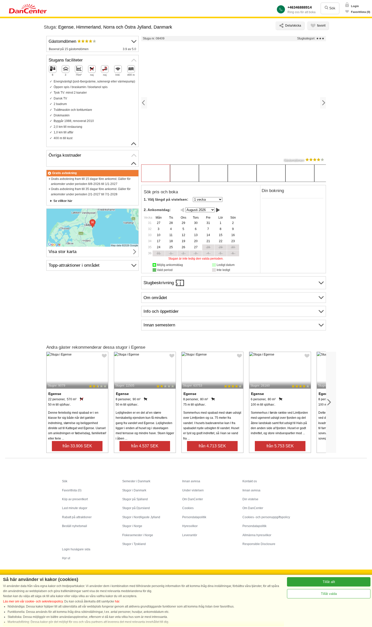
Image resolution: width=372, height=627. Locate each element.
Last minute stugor (74, 508)
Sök (331, 8)
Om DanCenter (192, 499)
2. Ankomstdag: (157, 210)
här (117, 601)
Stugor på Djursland (136, 508)
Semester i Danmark (136, 481)
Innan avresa (191, 481)
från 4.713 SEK (212, 446)
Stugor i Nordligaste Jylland (141, 517)
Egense (66, 27)
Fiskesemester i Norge (137, 535)
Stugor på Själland (135, 499)
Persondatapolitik (194, 517)
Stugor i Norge (132, 526)
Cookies (188, 508)
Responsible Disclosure (258, 544)
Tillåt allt (329, 582)
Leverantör (189, 535)
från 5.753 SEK (280, 446)
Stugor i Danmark (134, 490)
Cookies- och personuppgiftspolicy (266, 517)
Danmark (163, 27)
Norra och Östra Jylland (127, 27)
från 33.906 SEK (77, 446)
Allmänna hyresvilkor (256, 535)
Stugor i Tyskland (134, 544)
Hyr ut (66, 558)
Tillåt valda (329, 594)
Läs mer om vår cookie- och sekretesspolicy (33, 601)
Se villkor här (62, 201)
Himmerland (88, 27)
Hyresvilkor (190, 526)
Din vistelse (250, 499)
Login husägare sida (76, 549)
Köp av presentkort (75, 499)
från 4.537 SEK (144, 446)
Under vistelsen (193, 490)
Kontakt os (249, 481)
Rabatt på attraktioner (77, 517)
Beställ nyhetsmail (74, 526)
